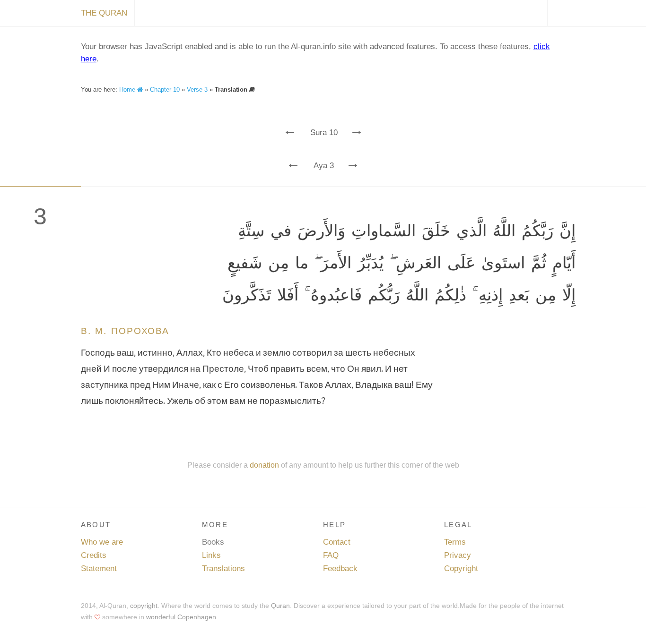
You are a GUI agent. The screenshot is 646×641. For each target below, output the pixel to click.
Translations (223, 568)
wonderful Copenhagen (181, 617)
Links (211, 555)
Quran (280, 605)
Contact (336, 542)
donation (264, 465)
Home (128, 89)
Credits (93, 555)
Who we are (102, 542)
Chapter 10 (165, 89)
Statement (99, 568)
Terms (455, 542)
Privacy (457, 555)
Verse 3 (197, 89)
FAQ (331, 555)
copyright (143, 605)
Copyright (461, 568)
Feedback (340, 568)
